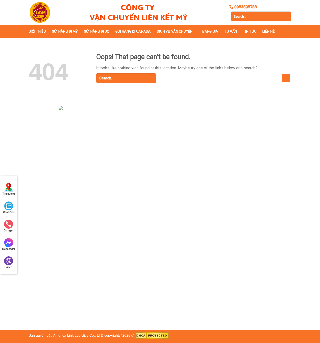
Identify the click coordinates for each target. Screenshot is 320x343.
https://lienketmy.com (71, 245)
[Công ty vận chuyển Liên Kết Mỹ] (54, 12)
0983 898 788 (68, 236)
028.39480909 (62, 217)
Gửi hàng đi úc (97, 31)
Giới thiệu (37, 31)
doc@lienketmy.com (65, 227)
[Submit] (286, 16)
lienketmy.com (154, 226)
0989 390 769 (95, 236)
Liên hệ (268, 31)
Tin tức (249, 31)
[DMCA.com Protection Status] (152, 335)
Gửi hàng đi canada (133, 31)
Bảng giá (210, 31)
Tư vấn (230, 31)
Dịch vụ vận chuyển (175, 31)
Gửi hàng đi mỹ (65, 31)
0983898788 (87, 217)
